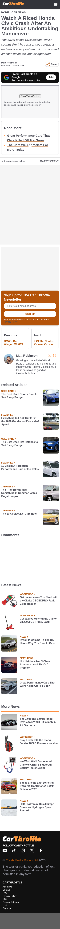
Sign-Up (7, 908)
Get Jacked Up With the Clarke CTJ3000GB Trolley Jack (38, 620)
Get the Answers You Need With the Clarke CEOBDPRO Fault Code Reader (39, 600)
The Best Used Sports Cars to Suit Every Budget (19, 396)
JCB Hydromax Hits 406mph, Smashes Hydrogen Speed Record (37, 807)
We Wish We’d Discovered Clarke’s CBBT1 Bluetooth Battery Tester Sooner (36, 764)
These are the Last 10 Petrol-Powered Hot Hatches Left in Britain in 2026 (37, 786)
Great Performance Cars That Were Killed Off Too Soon (37, 684)
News (23, 637)
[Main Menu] (55, 4)
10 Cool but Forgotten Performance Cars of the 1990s (20, 467)
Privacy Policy (11, 321)
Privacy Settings (11, 902)
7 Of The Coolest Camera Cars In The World (44, 343)
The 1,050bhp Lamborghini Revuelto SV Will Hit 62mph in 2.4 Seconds (38, 722)
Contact (6, 890)
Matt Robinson (9, 62)
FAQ (5, 893)
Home (5, 12)
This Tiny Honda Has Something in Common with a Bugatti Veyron (19, 493)
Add (51, 77)
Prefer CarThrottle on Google (24, 76)
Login (5, 905)
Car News (19, 12)
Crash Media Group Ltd (22, 860)
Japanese (7, 486)
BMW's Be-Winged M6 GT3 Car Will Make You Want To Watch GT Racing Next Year (15, 343)
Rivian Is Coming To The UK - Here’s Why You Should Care (37, 642)
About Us (7, 887)
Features (7, 415)
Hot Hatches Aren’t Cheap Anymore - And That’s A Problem (35, 664)
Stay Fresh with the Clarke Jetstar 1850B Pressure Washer (39, 742)
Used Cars (7, 391)
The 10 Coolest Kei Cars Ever (19, 513)
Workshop (26, 594)
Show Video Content (30, 96)
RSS (5, 899)
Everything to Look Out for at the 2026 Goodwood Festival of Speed (20, 421)
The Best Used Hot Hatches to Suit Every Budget (19, 444)
